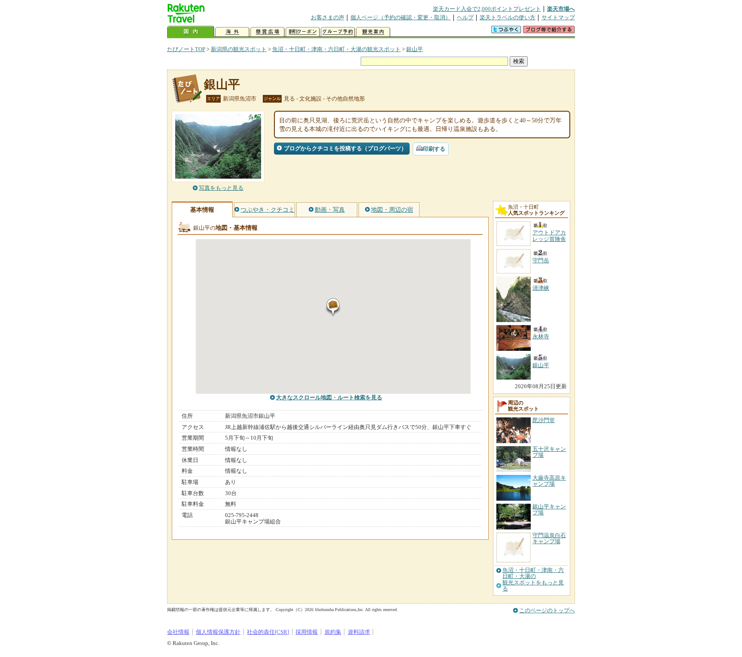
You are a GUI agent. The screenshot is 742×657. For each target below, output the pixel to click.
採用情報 (306, 632)
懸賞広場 (267, 32)
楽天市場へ (561, 9)
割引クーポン (303, 32)
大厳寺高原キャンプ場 (549, 480)
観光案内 (373, 32)
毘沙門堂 (543, 420)
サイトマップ (558, 17)
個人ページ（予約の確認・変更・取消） (400, 17)
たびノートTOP (186, 49)
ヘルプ (465, 17)
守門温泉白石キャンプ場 (549, 538)
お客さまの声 (327, 17)
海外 (232, 32)
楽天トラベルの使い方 (507, 17)
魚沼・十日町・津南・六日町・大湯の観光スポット (336, 49)
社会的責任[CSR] (268, 632)
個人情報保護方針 (218, 632)
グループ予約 (338, 32)
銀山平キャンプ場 (549, 509)
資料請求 (359, 632)
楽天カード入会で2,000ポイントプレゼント (487, 9)
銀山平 (414, 49)
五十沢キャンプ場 (549, 452)
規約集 (333, 632)
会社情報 (178, 632)
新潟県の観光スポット (239, 49)
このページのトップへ (547, 610)
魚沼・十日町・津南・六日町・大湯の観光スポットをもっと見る (533, 579)
